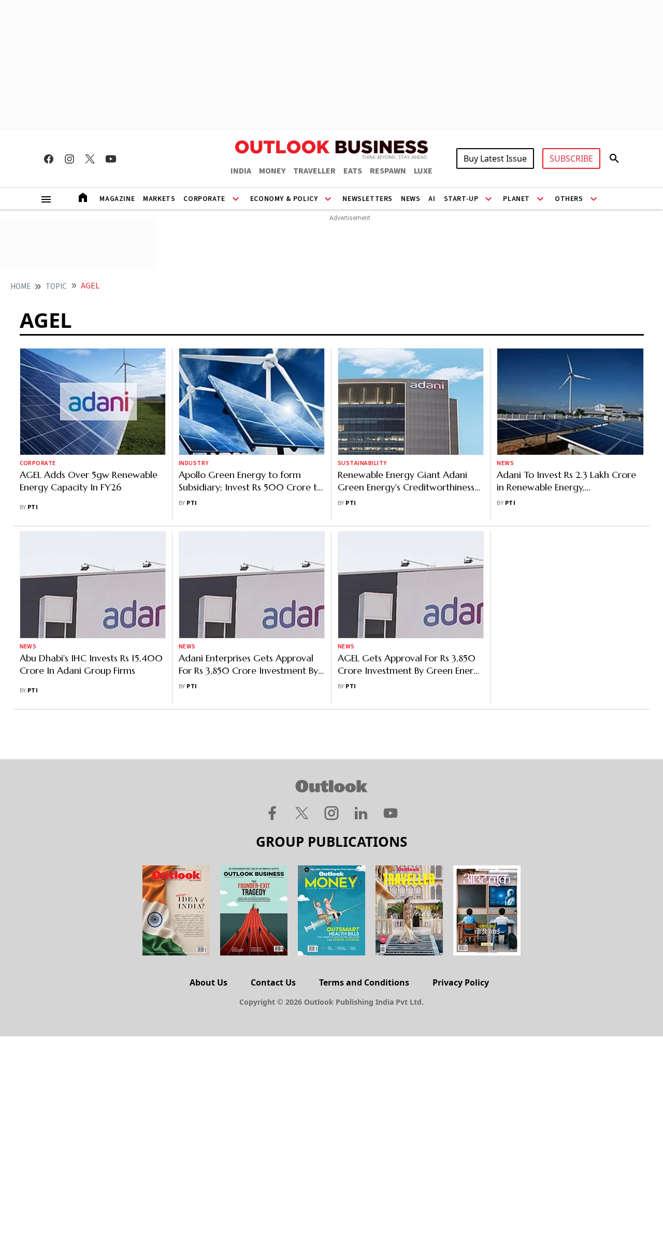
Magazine (117, 199)
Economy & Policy (284, 199)
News (410, 199)
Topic (56, 286)
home (20, 286)
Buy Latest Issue (495, 158)
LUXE (423, 171)
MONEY (272, 171)
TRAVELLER (314, 171)
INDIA (240, 171)
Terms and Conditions (364, 982)
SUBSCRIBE (571, 158)
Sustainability (362, 463)
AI (431, 199)
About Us (208, 982)
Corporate (204, 199)
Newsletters (367, 199)
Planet (516, 199)
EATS (352, 171)
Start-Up (461, 199)
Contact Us (273, 982)
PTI (32, 507)
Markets (159, 199)
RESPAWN (388, 171)
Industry (194, 463)
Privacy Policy (461, 982)
